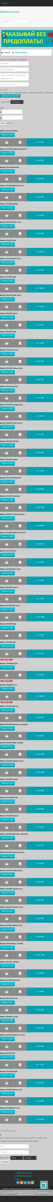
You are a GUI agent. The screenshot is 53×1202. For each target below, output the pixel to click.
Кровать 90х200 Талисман (10, 496)
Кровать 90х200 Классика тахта (12, 852)
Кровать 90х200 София (9, 459)
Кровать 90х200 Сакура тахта (11, 889)
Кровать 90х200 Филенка (9, 167)
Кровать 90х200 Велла (8, 998)
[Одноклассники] (21, 1182)
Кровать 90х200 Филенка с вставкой (14, 724)
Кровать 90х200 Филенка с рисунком (14, 834)
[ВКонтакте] (18, 1182)
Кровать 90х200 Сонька (9, 816)
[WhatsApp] (32, 1182)
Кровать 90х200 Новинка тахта (11, 761)
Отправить (5, 1162)
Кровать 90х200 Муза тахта (10, 569)
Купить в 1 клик (7, 135)
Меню (5, 3)
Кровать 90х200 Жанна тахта (11, 1090)
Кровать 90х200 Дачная (9, 204)
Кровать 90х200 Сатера (9, 1017)
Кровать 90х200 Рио (7, 1053)
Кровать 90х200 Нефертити (10, 478)
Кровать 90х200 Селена (9, 350)
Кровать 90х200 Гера (8, 642)
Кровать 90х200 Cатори (9, 386)
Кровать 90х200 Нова (8, 624)
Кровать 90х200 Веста (8, 685)
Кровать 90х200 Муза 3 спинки (11, 944)
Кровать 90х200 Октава (9, 797)
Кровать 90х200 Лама (8, 277)
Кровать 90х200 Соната (9, 587)
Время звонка (5, 1158)
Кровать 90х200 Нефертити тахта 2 (13, 149)
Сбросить (10, 123)
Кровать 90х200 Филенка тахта (12, 185)
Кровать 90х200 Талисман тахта (12, 514)
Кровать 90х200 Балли (8, 663)
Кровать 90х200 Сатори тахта (11, 405)
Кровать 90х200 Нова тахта (10, 222)
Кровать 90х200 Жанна (8, 1071)
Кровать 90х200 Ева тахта (10, 606)
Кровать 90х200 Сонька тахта (11, 368)
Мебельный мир (9, 11)
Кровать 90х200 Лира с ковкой (11, 743)
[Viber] (28, 1182)
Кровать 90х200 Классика (10, 980)
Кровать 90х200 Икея (8, 240)
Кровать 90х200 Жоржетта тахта (12, 1035)
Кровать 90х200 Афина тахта (11, 925)
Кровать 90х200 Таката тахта (11, 423)
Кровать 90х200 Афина (9, 131)
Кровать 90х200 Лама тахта (10, 295)
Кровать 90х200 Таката (8, 313)
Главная (7, 53)
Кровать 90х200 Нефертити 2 (11, 870)
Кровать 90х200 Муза (8, 551)
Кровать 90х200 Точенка (9, 441)
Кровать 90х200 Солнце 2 (9, 962)
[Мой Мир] (25, 1182)
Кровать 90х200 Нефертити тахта (13, 532)
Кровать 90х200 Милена (9, 706)
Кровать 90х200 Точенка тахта (11, 907)
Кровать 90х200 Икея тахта (10, 259)
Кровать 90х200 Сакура (9, 779)
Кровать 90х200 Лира (8, 332)
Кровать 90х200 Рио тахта (10, 1108)
